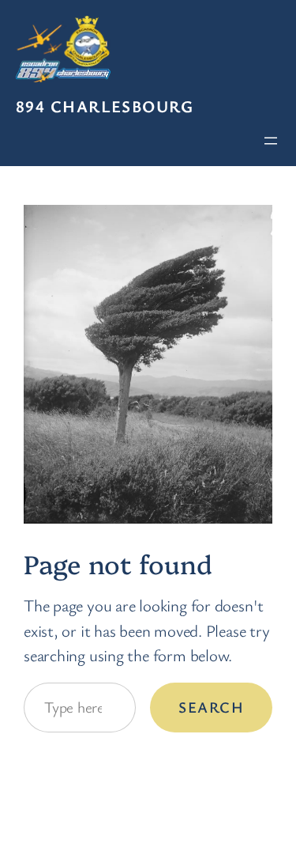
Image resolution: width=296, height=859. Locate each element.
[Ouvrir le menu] (270, 140)
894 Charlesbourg (104, 106)
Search (211, 707)
